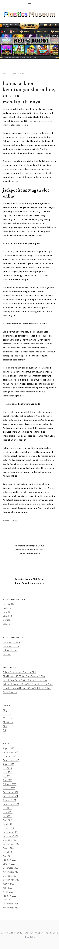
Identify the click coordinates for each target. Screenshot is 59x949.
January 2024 (9, 828)
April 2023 (7, 855)
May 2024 (7, 816)
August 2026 (8, 748)
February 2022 (9, 895)
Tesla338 (7, 608)
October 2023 (9, 839)
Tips (5, 726)
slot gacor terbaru (11, 642)
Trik (4, 730)
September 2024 (11, 804)
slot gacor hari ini (11, 646)
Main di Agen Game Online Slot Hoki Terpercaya (25, 680)
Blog (22, 74)
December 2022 (10, 867)
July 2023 (7, 851)
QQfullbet (7, 619)
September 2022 (11, 879)
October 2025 (9, 756)
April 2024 (7, 820)
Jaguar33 (7, 623)
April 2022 (7, 887)
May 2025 (7, 776)
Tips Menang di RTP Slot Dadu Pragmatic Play (24, 676)
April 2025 (7, 780)
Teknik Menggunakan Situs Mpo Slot (19, 672)
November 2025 (10, 752)
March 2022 (8, 891)
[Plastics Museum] (29, 16)
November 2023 (10, 836)
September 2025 (11, 760)
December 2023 (10, 832)
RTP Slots (7, 718)
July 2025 (7, 768)
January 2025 (9, 788)
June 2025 (8, 772)
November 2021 (10, 907)
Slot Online (8, 722)
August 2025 (8, 764)
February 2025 (9, 784)
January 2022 (9, 899)
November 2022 (10, 871)
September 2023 (11, 843)
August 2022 (8, 883)
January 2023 (9, 863)
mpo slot (7, 654)
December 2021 (10, 903)
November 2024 (10, 796)
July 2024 (7, 808)
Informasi (7, 714)
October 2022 (9, 875)
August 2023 (8, 847)
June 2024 (8, 812)
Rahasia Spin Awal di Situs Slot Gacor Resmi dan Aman (28, 684)
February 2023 (9, 859)
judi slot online (10, 650)
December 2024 (10, 792)
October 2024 (9, 800)
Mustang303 (8, 604)
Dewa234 (7, 612)
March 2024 (8, 824)
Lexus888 (7, 615)
